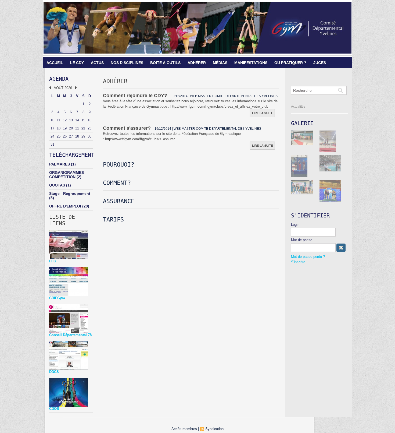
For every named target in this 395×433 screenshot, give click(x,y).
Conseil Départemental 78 (70, 335)
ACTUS (97, 63)
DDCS (54, 372)
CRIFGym (57, 298)
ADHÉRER (197, 63)
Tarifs (113, 219)
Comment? (117, 182)
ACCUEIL (54, 63)
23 (89, 128)
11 (58, 120)
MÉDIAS (220, 63)
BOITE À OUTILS (165, 63)
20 (71, 128)
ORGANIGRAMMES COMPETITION (66, 174)
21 (77, 128)
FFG (52, 261)
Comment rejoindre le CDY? (135, 95)
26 (65, 136)
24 (52, 136)
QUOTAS (57, 185)
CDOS (54, 409)
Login (295, 225)
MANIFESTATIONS (250, 63)
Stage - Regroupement (69, 193)
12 (65, 120)
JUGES (319, 63)
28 (77, 136)
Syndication (214, 429)
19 (65, 128)
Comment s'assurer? (127, 128)
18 (58, 128)
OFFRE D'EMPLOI (65, 206)
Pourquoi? (118, 164)
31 (52, 144)
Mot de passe (301, 240)
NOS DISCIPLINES (127, 63)
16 (89, 120)
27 (71, 136)
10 (52, 120)
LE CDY (77, 63)
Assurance (118, 201)
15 (83, 120)
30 (89, 136)
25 (58, 136)
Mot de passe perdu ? (308, 257)
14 (77, 120)
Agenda (59, 79)
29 (83, 136)
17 (52, 128)
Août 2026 (63, 88)
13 (71, 120)
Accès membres (184, 429)
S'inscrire (298, 262)
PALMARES (59, 164)
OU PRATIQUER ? (290, 63)
